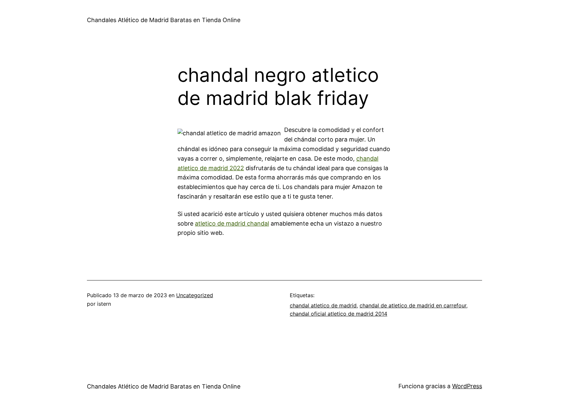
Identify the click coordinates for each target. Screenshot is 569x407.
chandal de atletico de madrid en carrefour (413, 305)
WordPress (467, 386)
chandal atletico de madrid (323, 305)
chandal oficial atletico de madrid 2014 (338, 313)
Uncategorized (194, 295)
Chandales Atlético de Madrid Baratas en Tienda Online (163, 19)
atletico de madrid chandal (232, 223)
